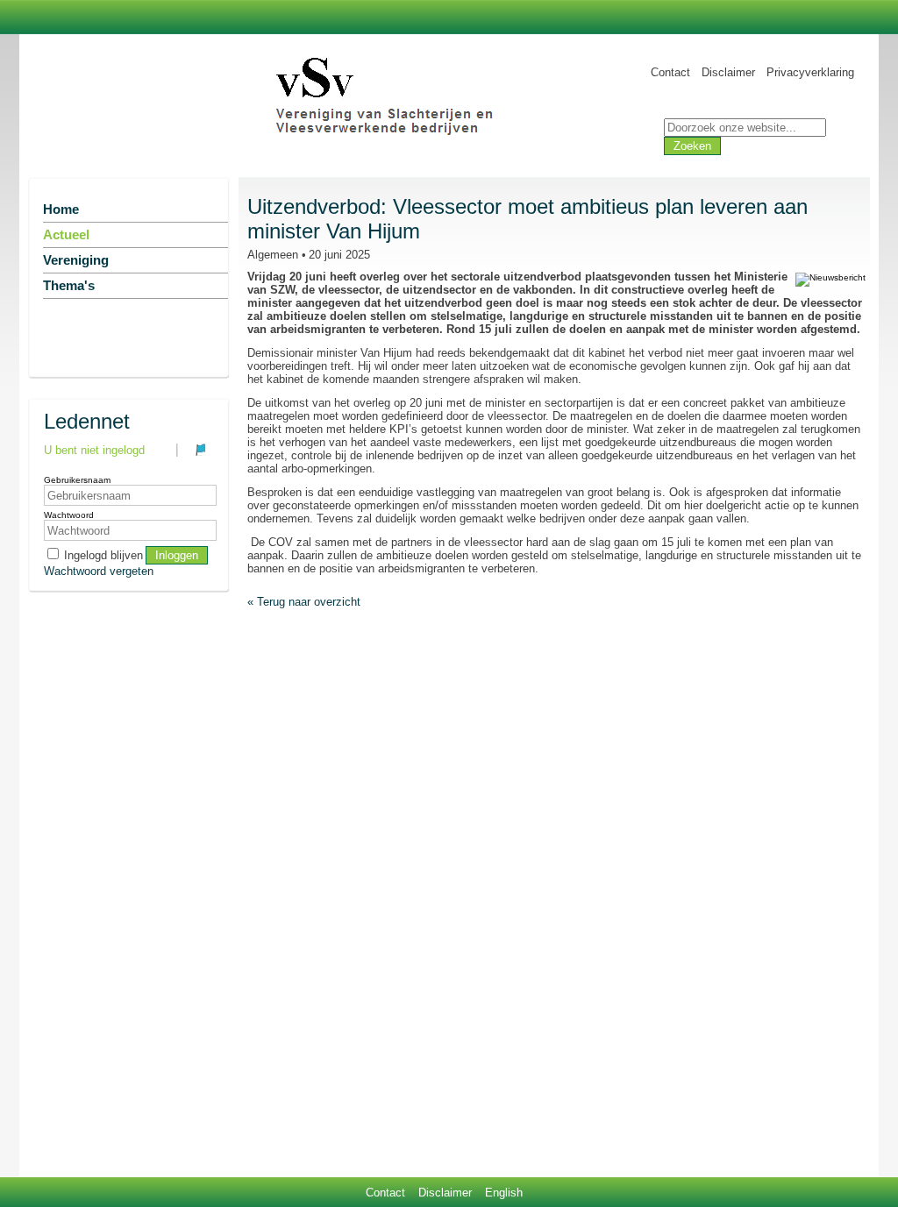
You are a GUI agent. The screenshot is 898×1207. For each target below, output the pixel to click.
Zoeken (692, 146)
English (504, 1192)
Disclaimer (728, 72)
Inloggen (176, 555)
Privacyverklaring (810, 72)
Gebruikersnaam (77, 480)
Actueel (66, 235)
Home (61, 209)
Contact (670, 72)
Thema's (69, 286)
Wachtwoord (69, 515)
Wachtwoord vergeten (98, 571)
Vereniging (76, 260)
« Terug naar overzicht (303, 601)
